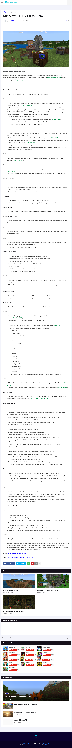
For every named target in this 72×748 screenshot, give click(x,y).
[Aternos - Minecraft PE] (8, 722)
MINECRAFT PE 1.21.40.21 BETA (13, 590)
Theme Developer (28, 744)
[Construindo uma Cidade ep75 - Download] (8, 706)
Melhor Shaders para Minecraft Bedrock (25, 712)
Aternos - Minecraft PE (20, 720)
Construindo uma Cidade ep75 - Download (25, 704)
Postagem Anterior (7, 638)
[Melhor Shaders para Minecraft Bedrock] (8, 714)
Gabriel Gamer (18, 557)
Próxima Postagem (64, 638)
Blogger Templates (49, 744)
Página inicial (7, 12)
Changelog (15, 12)
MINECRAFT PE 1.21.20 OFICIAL (13, 611)
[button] (2, 2)
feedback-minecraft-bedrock (17, 553)
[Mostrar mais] (39, 563)
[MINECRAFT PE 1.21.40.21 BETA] (19, 581)
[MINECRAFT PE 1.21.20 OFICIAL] (19, 602)
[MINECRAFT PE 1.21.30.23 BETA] (53, 581)
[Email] (36, 563)
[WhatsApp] (28, 563)
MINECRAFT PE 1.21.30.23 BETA (47, 590)
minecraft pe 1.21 (28, 557)
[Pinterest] (32, 563)
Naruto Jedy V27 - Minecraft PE (18, 696)
